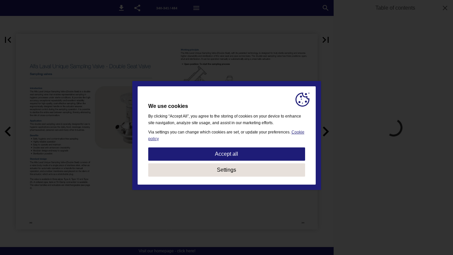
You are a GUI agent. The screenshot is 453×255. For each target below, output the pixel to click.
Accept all (226, 154)
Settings (226, 170)
